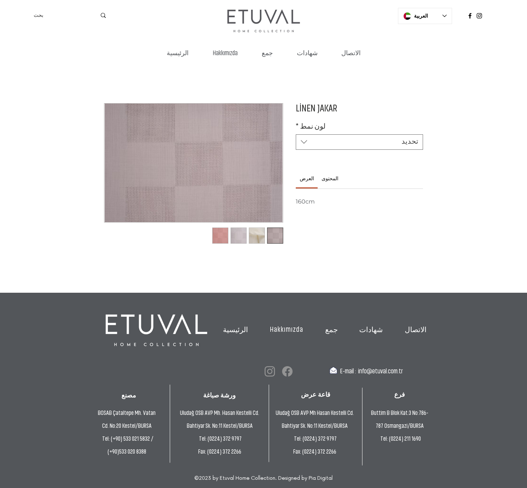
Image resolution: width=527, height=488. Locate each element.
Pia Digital (321, 478)
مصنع (129, 395)
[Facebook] (470, 15)
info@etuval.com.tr (380, 372)
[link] (307, 179)
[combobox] (359, 142)
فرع (399, 394)
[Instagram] (479, 15)
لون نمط (311, 126)
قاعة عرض (316, 394)
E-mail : (348, 372)
